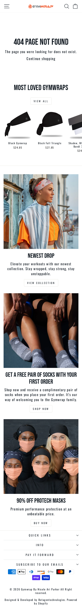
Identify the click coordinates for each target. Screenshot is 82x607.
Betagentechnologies (51, 600)
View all (41, 101)
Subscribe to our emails (39, 564)
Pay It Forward (40, 555)
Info (40, 545)
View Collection (41, 283)
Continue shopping (40, 58)
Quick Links (40, 535)
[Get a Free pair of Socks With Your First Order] (41, 330)
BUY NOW (41, 523)
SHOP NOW (41, 409)
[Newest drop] (41, 211)
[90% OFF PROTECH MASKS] (41, 456)
